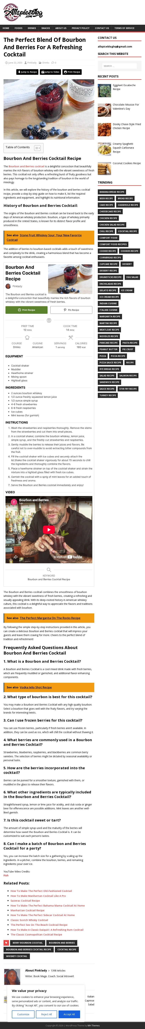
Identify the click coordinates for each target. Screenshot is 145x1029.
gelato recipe (108, 290)
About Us (60, 28)
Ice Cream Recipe (109, 296)
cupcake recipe (108, 264)
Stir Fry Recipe (128, 388)
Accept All (69, 1014)
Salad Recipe (107, 375)
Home (6, 28)
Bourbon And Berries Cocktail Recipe (28, 949)
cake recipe (106, 204)
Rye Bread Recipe (109, 369)
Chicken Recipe (108, 218)
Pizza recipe (118, 356)
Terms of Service (124, 28)
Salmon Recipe (128, 375)
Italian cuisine (108, 309)
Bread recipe (125, 198)
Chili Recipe (106, 231)
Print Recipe (73, 71)
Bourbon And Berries (62, 942)
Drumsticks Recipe (110, 277)
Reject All (46, 1014)
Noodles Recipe (109, 336)
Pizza (103, 356)
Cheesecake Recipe (110, 211)
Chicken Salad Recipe (112, 224)
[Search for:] (119, 66)
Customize (23, 1014)
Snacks (45, 28)
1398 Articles (58, 970)
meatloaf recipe (109, 329)
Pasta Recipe (130, 342)
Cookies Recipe (129, 251)
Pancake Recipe (109, 342)
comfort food (108, 237)
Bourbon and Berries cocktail (26, 166)
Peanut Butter (108, 349)
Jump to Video (51, 71)
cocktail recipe (66, 949)
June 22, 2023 (15, 62)
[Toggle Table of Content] (35, 148)
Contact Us (102, 28)
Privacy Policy (80, 28)
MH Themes (94, 1025)
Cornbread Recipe (110, 257)
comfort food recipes (113, 244)
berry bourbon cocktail (28, 942)
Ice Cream (126, 290)
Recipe (130, 362)
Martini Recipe (108, 323)
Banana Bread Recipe (112, 191)
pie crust (127, 349)
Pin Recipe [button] (73, 310)
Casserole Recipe (128, 204)
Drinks (32, 28)
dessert (127, 264)
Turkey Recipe (108, 395)
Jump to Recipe (29, 71)
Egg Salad (132, 277)
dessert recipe (108, 270)
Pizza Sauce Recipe (110, 362)
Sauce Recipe (107, 388)
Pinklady (32, 62)
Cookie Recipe (108, 251)
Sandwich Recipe (109, 382)
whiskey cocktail (16, 956)
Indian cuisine (108, 303)
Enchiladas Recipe (110, 283)
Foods (18, 28)
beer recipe (106, 198)
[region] (46, 1003)
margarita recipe (110, 316)
